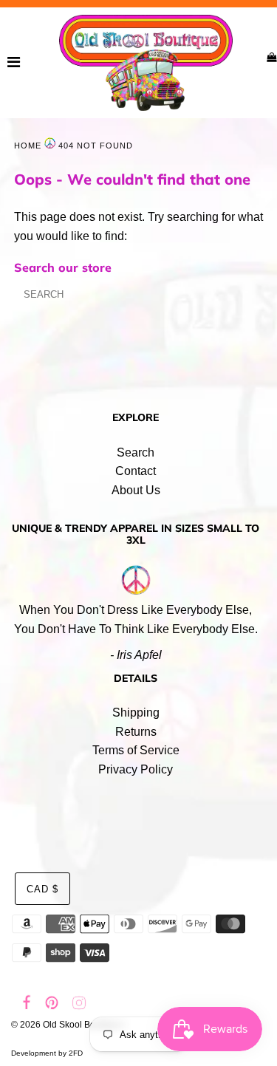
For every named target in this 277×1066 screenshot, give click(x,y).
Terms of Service (135, 750)
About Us (136, 490)
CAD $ (42, 889)
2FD (76, 1053)
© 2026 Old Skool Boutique (65, 1024)
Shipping (136, 712)
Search (135, 452)
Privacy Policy (135, 769)
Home (27, 145)
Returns (136, 731)
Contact (135, 471)
